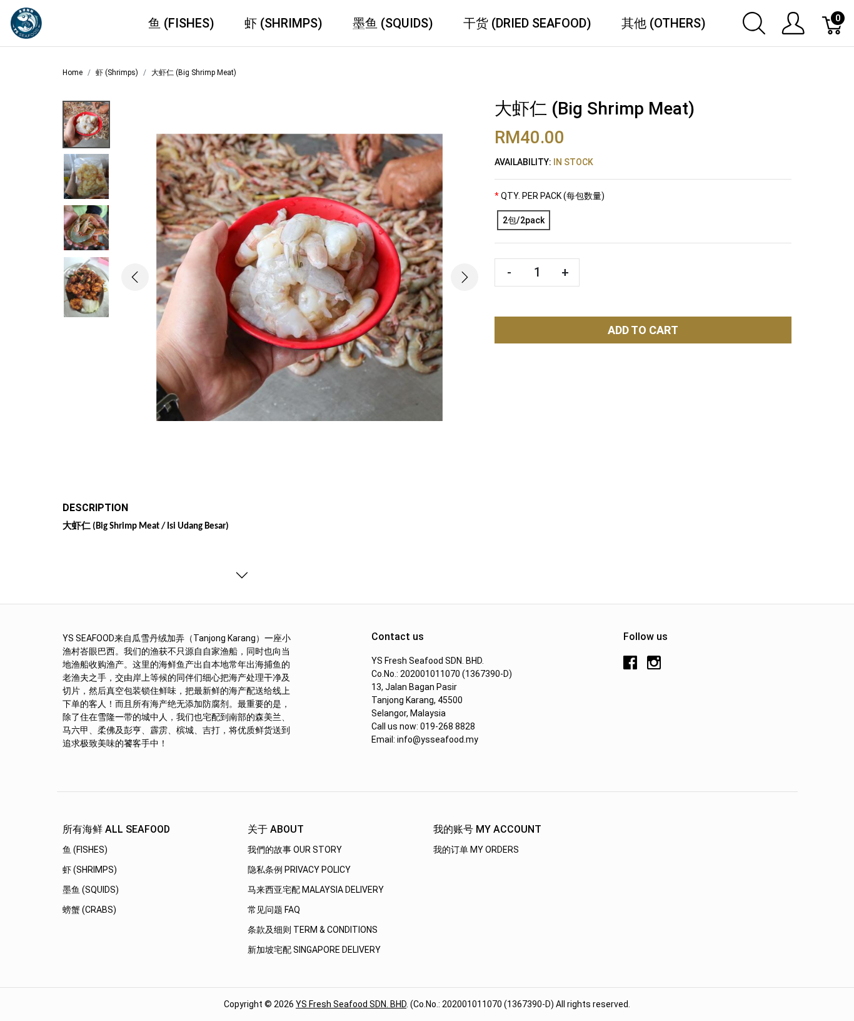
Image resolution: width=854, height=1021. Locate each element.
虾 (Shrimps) (283, 23)
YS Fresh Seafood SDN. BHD (351, 1004)
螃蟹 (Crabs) (89, 910)
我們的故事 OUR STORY (295, 850)
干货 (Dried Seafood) (527, 23)
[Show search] (754, 23)
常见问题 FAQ (274, 910)
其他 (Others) (663, 23)
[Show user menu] (793, 23)
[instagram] (654, 666)
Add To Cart (643, 330)
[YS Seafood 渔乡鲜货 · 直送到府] (26, 22)
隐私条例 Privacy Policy (299, 870)
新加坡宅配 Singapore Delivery (314, 950)
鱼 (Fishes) (181, 23)
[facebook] (630, 666)
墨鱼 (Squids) (393, 23)
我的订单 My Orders (476, 850)
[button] (134, 277)
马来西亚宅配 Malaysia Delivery (316, 890)
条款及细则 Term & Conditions (313, 930)
